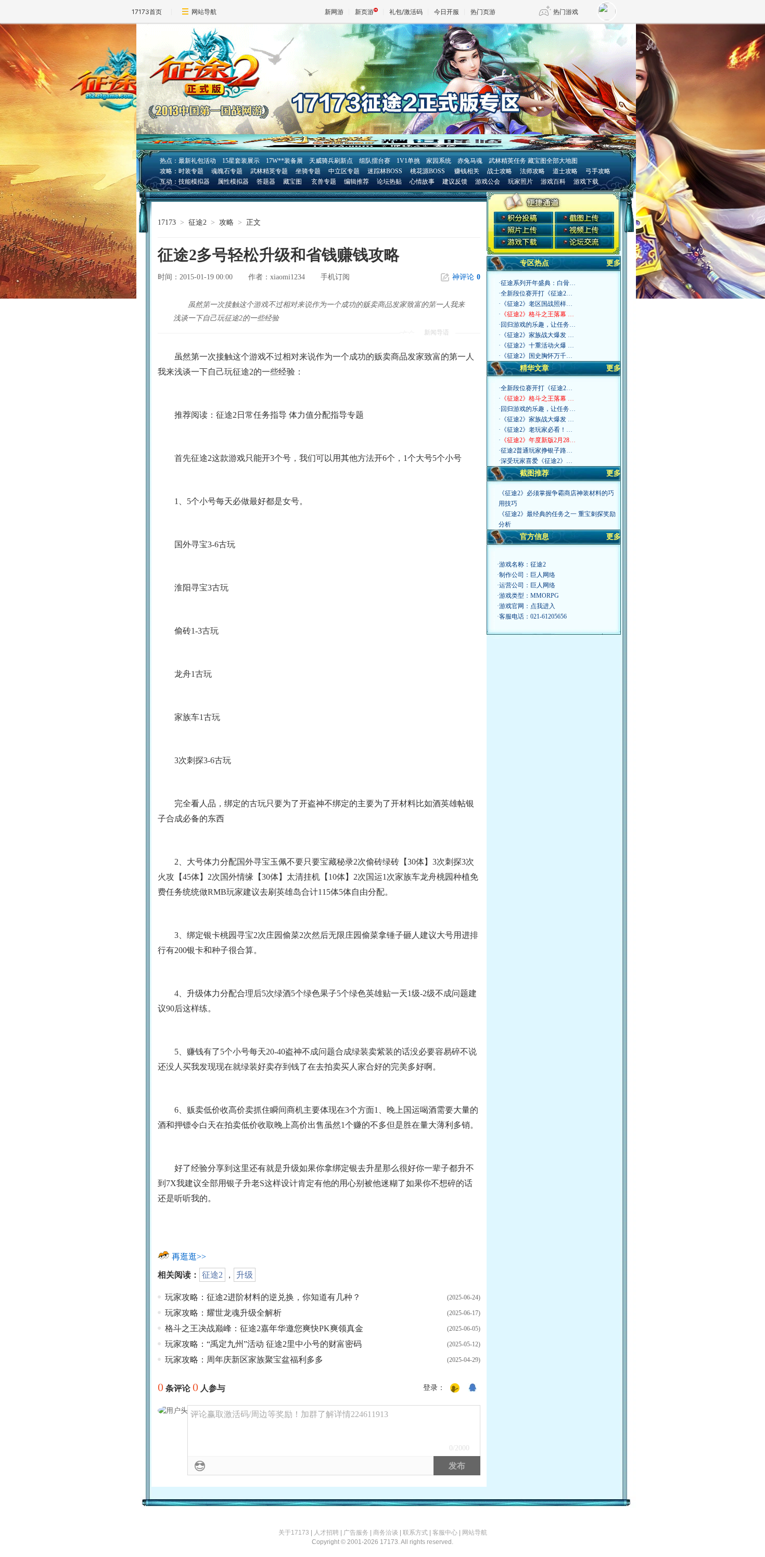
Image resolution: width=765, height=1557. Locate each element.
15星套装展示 (241, 160)
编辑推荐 (356, 181)
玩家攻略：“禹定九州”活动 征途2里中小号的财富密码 (263, 1344)
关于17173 (293, 1532)
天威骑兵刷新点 (331, 160)
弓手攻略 (597, 171)
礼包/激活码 (406, 12)
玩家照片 (520, 181)
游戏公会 (487, 181)
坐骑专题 (308, 171)
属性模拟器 (233, 181)
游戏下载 (585, 181)
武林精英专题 (269, 171)
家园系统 (438, 160)
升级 (244, 1274)
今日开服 (446, 12)
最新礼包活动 (197, 160)
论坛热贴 (389, 181)
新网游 (334, 12)
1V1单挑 (408, 160)
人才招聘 (326, 1532)
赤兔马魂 (469, 160)
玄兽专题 (323, 181)
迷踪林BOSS (384, 171)
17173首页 (147, 12)
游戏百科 (553, 181)
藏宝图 (292, 181)
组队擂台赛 (374, 160)
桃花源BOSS (427, 171)
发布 (457, 1465)
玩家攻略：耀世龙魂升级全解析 (223, 1312)
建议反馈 (454, 181)
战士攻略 (499, 171)
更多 (613, 263)
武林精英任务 (507, 160)
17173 (167, 222)
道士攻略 (565, 171)
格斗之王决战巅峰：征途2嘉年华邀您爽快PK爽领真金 (264, 1328)
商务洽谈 (385, 1532)
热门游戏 (565, 12)
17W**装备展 (284, 160)
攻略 (226, 222)
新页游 (364, 12)
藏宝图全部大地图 (553, 160)
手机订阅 (335, 277)
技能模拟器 (194, 181)
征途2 (197, 222)
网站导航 (204, 12)
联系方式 (415, 1532)
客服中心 (444, 1532)
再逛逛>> (189, 1256)
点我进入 (542, 606)
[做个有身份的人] (455, 1388)
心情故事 (422, 181)
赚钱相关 (466, 171)
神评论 (466, 277)
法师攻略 (532, 171)
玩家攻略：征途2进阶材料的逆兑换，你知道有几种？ (263, 1297)
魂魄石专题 (227, 171)
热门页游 (482, 12)
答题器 (266, 181)
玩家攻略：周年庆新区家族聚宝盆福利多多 (244, 1359)
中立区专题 (344, 171)
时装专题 (190, 171)
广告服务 (355, 1532)
